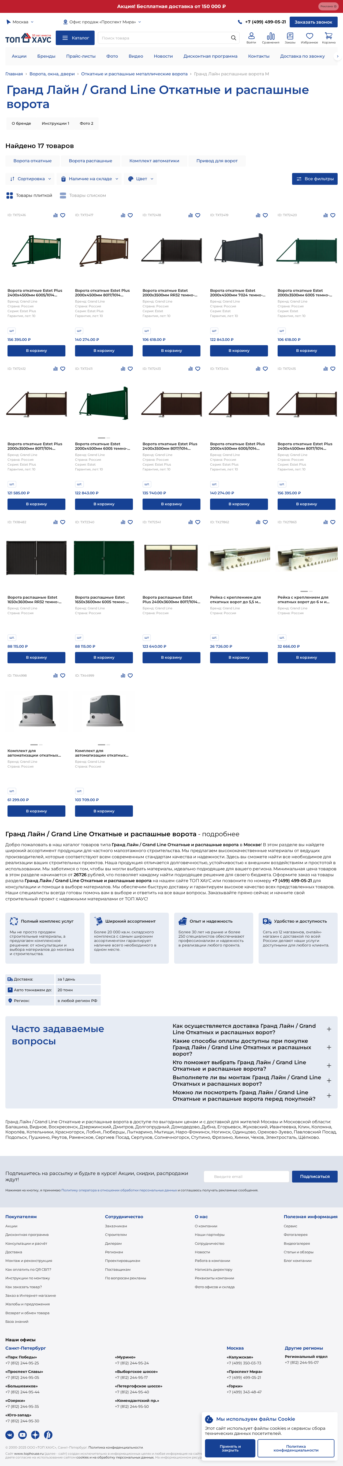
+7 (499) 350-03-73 (244, 1363)
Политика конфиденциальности (115, 1447)
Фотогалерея (296, 1234)
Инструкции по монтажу (27, 1278)
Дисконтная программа (210, 56)
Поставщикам (118, 1269)
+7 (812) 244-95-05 (22, 1377)
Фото (112, 56)
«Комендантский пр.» (137, 1400)
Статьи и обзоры (299, 1252)
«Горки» (235, 1386)
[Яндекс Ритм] (48, 1435)
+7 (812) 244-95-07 (302, 1362)
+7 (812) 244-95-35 (22, 1406)
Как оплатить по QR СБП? (28, 1269)
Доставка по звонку (302, 56)
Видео (136, 56)
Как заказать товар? (23, 1287)
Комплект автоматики (154, 160)
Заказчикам (116, 1226)
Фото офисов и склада (215, 1287)
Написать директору (213, 1269)
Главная (14, 73)
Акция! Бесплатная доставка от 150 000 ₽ (171, 6)
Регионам (114, 1252)
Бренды (46, 56)
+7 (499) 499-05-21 (244, 1377)
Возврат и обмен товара (27, 1313)
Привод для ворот (217, 160)
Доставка (13, 1252)
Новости (163, 56)
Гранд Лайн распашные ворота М (231, 73)
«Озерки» (15, 1400)
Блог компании (298, 1260)
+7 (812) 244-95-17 (131, 1377)
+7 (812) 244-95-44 (22, 1392)
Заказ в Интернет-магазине (30, 1295)
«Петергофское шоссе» (138, 1386)
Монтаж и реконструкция (28, 1260)
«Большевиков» (21, 1386)
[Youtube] (22, 1435)
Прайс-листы (81, 56)
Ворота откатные (32, 160)
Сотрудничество (209, 1243)
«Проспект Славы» (24, 1371)
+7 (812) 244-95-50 (132, 1406)
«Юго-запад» (18, 1415)
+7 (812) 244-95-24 (132, 1363)
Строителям (116, 1234)
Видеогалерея (297, 1243)
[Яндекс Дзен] (35, 1435)
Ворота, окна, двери (52, 73)
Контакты (259, 56)
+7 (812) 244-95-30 (22, 1421)
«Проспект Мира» (245, 1371)
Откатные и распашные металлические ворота (134, 73)
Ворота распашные (90, 160)
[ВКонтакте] (9, 1435)
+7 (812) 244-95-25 (22, 1363)
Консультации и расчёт (26, 1243)
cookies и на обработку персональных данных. (115, 1457)
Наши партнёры (210, 1234)
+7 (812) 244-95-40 (132, 1392)
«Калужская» (240, 1357)
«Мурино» (125, 1357)
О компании (206, 1226)
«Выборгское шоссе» (136, 1371)
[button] (101, 438)
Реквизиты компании (214, 1278)
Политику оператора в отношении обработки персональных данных (119, 1190)
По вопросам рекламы (125, 1278)
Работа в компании (212, 1260)
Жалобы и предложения (27, 1304)
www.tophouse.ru (29, 1454)
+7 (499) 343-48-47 (244, 1392)
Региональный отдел (306, 1356)
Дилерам (113, 1243)
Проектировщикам (122, 1260)
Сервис (290, 1226)
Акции (19, 56)
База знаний (16, 1321)
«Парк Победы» (21, 1357)
